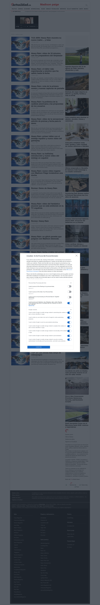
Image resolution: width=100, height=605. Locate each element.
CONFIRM (39, 347)
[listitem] (50, 283)
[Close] (77, 256)
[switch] (69, 286)
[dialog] (50, 302)
